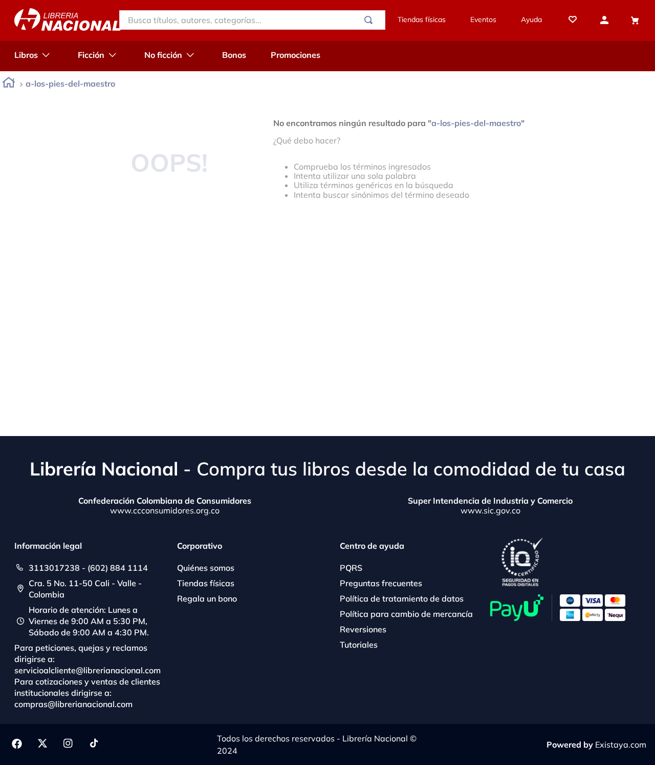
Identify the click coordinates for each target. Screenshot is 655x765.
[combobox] (252, 20)
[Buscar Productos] (370, 20)
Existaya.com (620, 744)
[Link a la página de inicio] (8, 84)
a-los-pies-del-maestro (70, 83)
